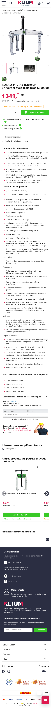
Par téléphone (8, 430)
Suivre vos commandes (20, 594)
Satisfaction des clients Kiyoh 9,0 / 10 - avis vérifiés (25, 704)
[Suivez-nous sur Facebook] (3, 672)
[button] (3, 35)
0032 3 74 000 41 (15, 562)
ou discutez (28, 430)
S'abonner (41, 630)
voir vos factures (36, 594)
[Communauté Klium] (44, 671)
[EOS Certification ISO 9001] (22, 682)
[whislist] (44, 3)
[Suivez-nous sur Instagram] (8, 672)
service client (20, 428)
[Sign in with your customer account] (39, 3)
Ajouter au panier (37, 113)
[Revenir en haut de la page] (47, 539)
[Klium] (25, 4)
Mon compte (17, 589)
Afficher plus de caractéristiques (26, 419)
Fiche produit (11, 449)
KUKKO (13, 401)
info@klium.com (14, 576)
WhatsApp (12, 581)
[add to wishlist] (38, 467)
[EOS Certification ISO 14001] (38, 682)
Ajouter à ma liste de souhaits (16, 141)
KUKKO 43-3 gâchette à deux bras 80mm (19, 493)
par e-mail (19, 430)
